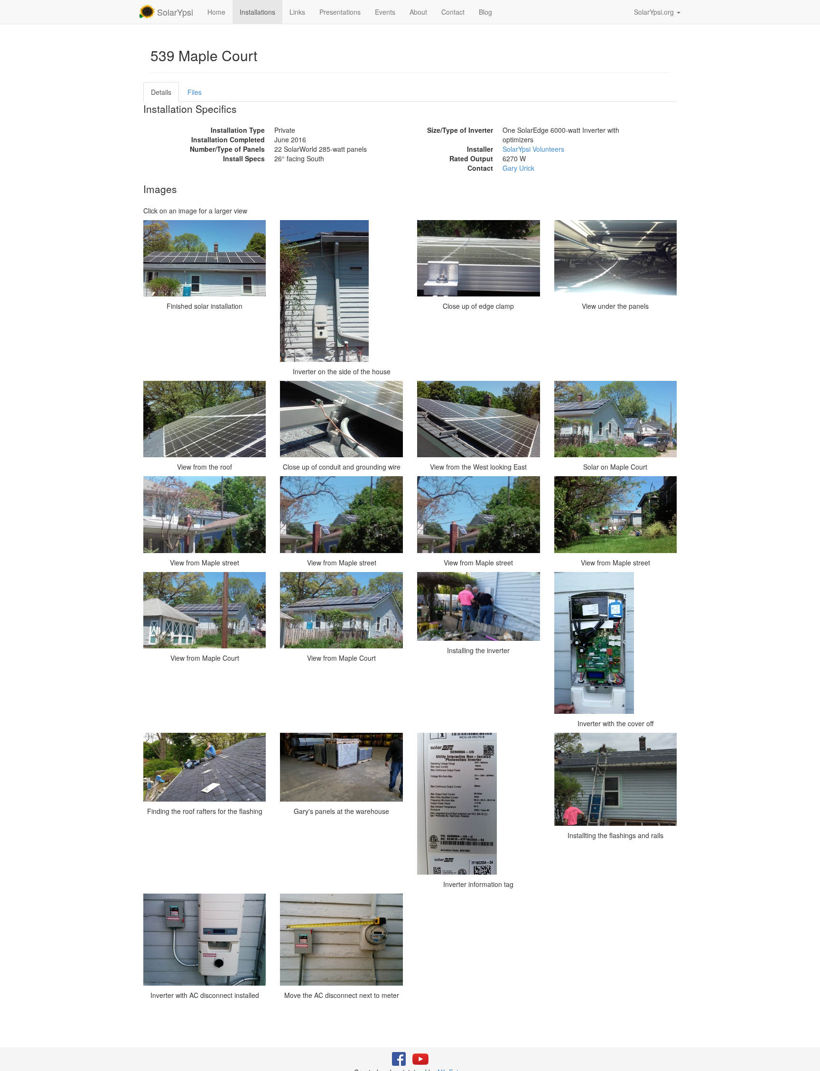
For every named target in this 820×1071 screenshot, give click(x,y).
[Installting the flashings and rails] (615, 779)
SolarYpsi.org (655, 12)
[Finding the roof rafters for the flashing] (204, 767)
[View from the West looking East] (478, 419)
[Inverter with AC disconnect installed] (204, 940)
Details (161, 92)
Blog (485, 12)
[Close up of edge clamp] (478, 258)
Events (385, 12)
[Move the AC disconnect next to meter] (341, 940)
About (418, 12)
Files (194, 92)
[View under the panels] (615, 258)
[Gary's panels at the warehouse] (341, 767)
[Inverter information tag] (478, 804)
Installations (257, 12)
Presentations (340, 12)
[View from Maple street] (204, 514)
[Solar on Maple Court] (615, 419)
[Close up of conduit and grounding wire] (341, 419)
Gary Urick (518, 168)
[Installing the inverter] (478, 606)
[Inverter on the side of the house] (341, 291)
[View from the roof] (204, 419)
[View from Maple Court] (204, 610)
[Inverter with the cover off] (615, 643)
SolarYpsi (174, 12)
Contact (453, 12)
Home (216, 12)
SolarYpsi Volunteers (533, 149)
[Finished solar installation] (204, 258)
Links (297, 12)
